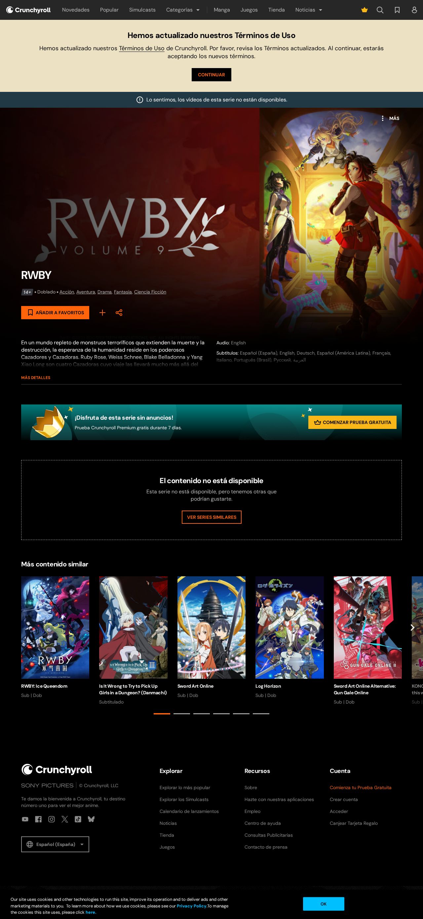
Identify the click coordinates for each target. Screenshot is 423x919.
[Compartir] (119, 312)
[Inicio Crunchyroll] (57, 769)
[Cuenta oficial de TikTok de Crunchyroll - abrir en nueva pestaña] (78, 819)
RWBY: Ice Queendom (44, 686)
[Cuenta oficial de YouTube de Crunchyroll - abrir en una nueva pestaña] (25, 819)
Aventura (85, 292)
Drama (104, 292)
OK (324, 903)
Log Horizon (268, 686)
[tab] (162, 713)
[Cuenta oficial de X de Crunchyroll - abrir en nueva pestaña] (65, 819)
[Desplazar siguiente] (412, 646)
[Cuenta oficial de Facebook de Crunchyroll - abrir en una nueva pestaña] (38, 819)
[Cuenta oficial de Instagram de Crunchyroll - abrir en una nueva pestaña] (52, 819)
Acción (66, 292)
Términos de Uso (142, 48)
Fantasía (123, 292)
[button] (183, 10)
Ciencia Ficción (150, 292)
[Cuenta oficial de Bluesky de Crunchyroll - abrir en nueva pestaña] (91, 819)
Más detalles (35, 377)
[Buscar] (380, 10)
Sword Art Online (195, 686)
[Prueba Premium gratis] (364, 10)
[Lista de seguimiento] (397, 10)
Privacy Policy (192, 906)
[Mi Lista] (102, 312)
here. (90, 912)
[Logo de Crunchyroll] (28, 10)
